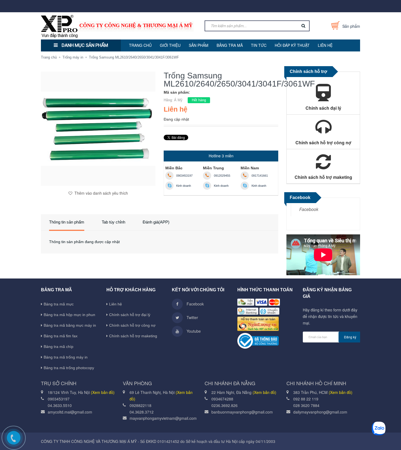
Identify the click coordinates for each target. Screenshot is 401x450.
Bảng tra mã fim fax (60, 336)
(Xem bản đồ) (103, 392)
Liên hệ (115, 304)
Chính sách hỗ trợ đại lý (129, 315)
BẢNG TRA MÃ (230, 45)
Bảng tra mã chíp (58, 346)
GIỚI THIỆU (170, 45)
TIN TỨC (259, 45)
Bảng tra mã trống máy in (66, 357)
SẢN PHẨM (198, 45)
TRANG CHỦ (140, 45)
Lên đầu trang (327, 440)
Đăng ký (350, 337)
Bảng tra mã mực (59, 304)
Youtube (193, 331)
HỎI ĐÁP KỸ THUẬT (292, 45)
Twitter (191, 317)
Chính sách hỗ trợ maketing (133, 336)
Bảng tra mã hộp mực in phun (69, 315)
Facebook (308, 209)
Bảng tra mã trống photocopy (69, 368)
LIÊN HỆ (325, 45)
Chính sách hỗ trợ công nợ (132, 325)
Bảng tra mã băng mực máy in (70, 325)
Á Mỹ (178, 100)
